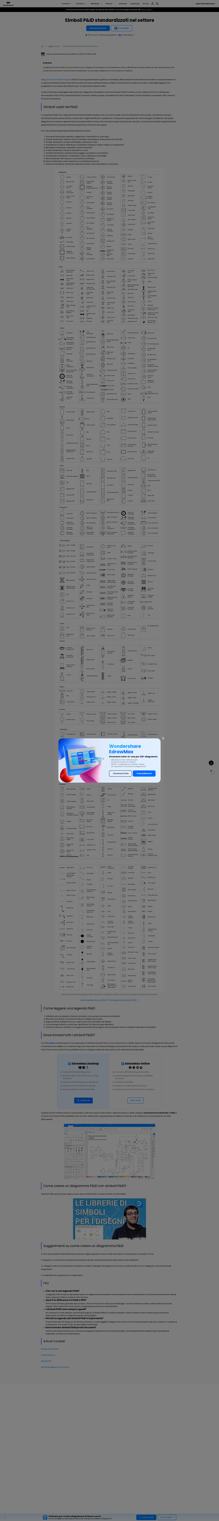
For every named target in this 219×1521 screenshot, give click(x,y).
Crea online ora (144, 773)
